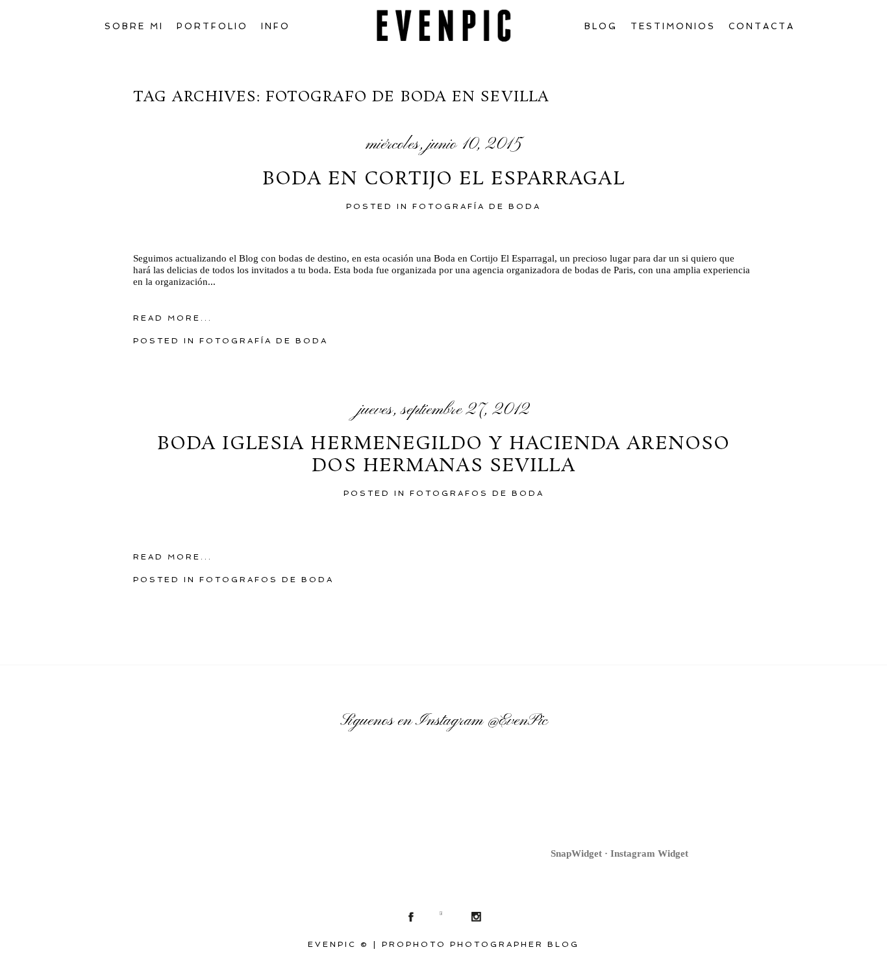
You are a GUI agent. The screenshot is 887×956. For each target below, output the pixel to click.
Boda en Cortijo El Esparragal (443, 180)
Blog (601, 26)
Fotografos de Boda (477, 493)
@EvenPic (517, 721)
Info (275, 26)
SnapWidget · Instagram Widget (619, 853)
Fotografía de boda (476, 206)
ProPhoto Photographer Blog (480, 944)
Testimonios (673, 26)
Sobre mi (134, 26)
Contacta (762, 26)
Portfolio (212, 26)
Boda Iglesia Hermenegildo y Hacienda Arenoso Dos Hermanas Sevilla (443, 455)
